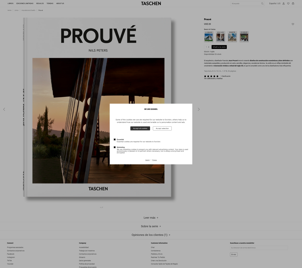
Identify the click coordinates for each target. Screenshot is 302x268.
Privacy (154, 160)
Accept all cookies (140, 128)
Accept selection (162, 128)
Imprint (147, 160)
